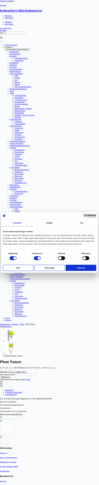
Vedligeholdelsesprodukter (20, 146)
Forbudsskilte (19, 102)
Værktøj (13, 148)
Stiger (12, 91)
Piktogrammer (19, 111)
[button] (49, 382)
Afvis (18, 268)
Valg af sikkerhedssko (22, 87)
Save (16, 161)
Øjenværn (18, 181)
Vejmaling (18, 139)
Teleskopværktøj (20, 165)
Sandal (17, 78)
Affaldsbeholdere (21, 58)
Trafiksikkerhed (16, 126)
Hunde (17, 106)
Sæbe (22, 324)
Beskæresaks (19, 152)
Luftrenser (18, 122)
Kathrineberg (5, 324)
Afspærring (18, 61)
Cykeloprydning (20, 100)
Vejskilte (17, 117)
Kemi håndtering (16, 69)
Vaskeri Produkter (16, 143)
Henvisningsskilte (21, 104)
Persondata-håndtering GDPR (9, 466)
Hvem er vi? (3, 453)
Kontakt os (3, 481)
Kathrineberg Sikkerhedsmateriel (21, 10)
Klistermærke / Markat (23, 109)
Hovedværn (19, 174)
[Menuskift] (1, 41)
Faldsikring (18, 172)
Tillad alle (81, 268)
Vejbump (17, 135)
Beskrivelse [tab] (9, 390)
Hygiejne (13, 67)
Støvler (17, 82)
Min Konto (9, 18)
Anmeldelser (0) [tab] (11, 394)
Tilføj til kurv (5, 377)
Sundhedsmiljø (15, 119)
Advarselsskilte (20, 95)
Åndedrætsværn (20, 183)
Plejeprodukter (15, 71)
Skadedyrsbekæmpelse (18, 89)
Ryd (24, 372)
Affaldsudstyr (19, 150)
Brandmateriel (15, 54)
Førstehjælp (14, 63)
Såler (16, 76)
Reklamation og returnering (8, 462)
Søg (1, 33)
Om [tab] (81, 223)
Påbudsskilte (19, 113)
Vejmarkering (19, 137)
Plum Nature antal (7, 374)
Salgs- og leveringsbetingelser (8, 457)
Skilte (12, 93)
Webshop (8, 16)
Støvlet (17, 85)
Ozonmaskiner (20, 124)
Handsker (13, 65)
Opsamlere (18, 159)
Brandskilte (18, 98)
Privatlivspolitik (4, 471)
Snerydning (18, 163)
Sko (16, 80)
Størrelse (3, 372)
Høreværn (18, 176)
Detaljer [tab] (49, 223)
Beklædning (14, 52)
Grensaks (18, 154)
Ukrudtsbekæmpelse (17, 141)
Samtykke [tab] (17, 223)
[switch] (37, 258)
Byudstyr (13, 56)
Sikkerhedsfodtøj (16, 74)
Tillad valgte (49, 268)
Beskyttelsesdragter (21, 170)
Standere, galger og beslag (24, 115)
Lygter (16, 157)
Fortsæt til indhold (7, 1)
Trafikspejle (18, 133)
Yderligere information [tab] (13, 392)
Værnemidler (15, 167)
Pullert (16, 130)
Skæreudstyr (19, 178)
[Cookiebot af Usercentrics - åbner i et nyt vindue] (85, 216)
